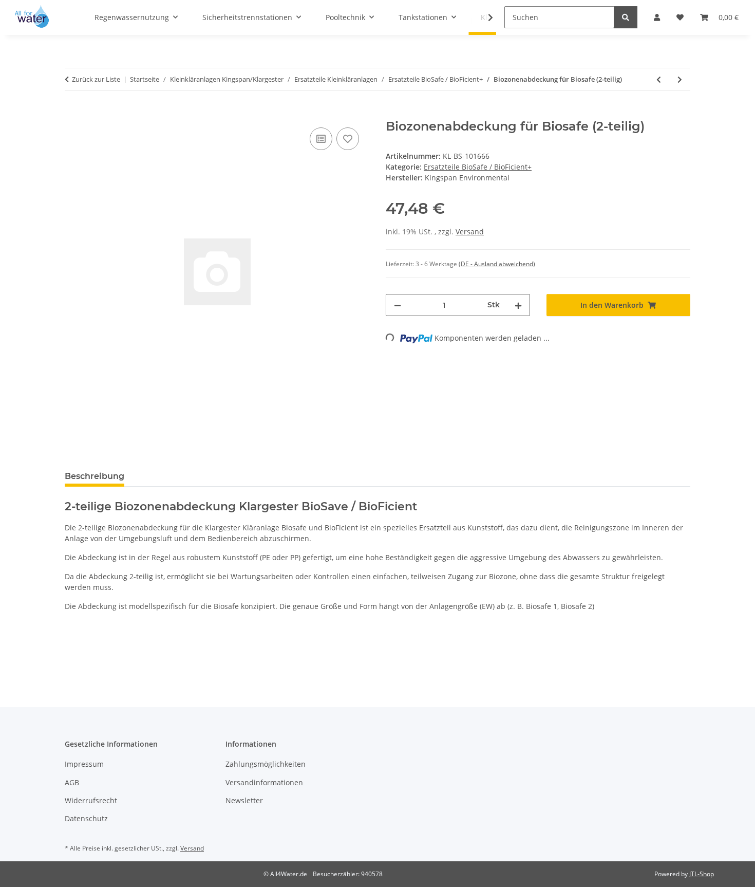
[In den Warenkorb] (73, 113)
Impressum (84, 764)
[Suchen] (625, 17)
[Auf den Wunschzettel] (347, 138)
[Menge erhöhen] (518, 305)
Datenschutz (86, 818)
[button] (483, 17)
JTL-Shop (701, 874)
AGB (72, 782)
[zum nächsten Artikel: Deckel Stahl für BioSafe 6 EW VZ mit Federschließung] (679, 79)
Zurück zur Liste (96, 79)
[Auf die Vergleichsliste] (321, 138)
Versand (470, 231)
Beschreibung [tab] (94, 476)
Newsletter (244, 800)
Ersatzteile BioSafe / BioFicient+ (478, 167)
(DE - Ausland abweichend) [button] (497, 264)
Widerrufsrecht (91, 800)
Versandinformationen (264, 782)
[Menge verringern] (397, 305)
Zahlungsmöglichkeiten (265, 764)
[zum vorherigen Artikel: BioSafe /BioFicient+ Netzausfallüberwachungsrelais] (658, 79)
